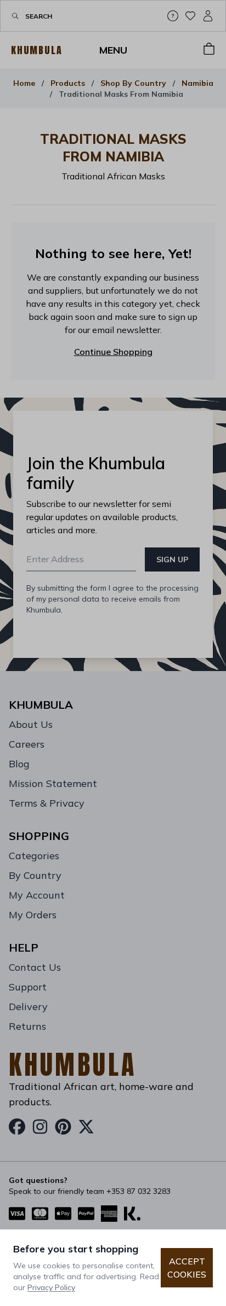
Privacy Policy (51, 1287)
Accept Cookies (186, 1268)
